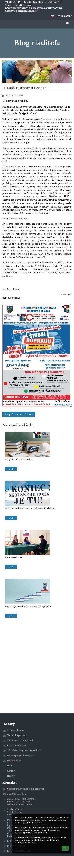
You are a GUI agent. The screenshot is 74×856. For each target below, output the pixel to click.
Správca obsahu (15, 730)
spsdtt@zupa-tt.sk (16, 794)
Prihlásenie (64, 16)
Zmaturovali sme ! (14, 557)
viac (11, 469)
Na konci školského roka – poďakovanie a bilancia (30, 508)
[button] (52, 16)
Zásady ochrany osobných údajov (24, 750)
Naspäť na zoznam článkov (19, 414)
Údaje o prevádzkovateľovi (20, 755)
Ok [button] (65, 848)
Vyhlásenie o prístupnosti (20, 740)
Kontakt (11, 770)
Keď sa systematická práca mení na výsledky (28, 606)
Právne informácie (16, 745)
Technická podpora (17, 735)
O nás (10, 765)
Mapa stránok (14, 760)
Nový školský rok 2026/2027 (19, 459)
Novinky (11, 775)
